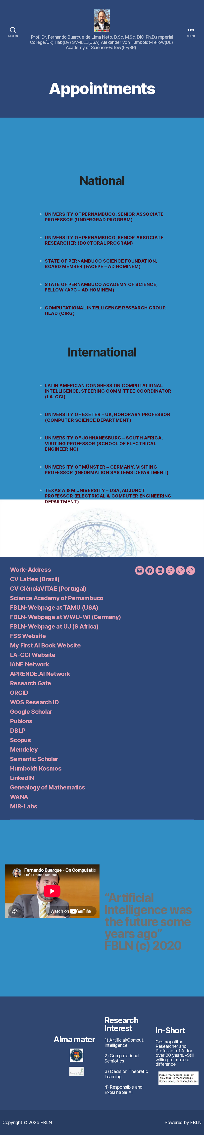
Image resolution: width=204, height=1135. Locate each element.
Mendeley (24, 749)
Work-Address (30, 569)
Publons (21, 721)
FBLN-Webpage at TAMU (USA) (54, 607)
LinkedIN (22, 777)
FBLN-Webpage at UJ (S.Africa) (54, 626)
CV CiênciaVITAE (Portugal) (48, 588)
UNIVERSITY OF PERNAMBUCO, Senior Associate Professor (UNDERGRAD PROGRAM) (104, 217)
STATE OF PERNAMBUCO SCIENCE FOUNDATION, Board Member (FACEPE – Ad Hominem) (101, 263)
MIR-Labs (24, 806)
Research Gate (30, 683)
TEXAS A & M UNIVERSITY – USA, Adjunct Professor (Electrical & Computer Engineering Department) (108, 496)
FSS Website (28, 635)
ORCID (19, 692)
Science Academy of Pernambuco (56, 598)
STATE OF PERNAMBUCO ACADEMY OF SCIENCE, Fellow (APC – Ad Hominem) (101, 287)
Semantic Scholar (34, 759)
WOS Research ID (34, 702)
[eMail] (139, 570)
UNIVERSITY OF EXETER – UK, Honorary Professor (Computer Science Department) (107, 417)
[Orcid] (180, 570)
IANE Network (29, 664)
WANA (19, 796)
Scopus (20, 740)
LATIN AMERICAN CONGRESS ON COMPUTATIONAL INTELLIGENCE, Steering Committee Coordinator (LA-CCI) (108, 391)
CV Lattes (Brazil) (34, 579)
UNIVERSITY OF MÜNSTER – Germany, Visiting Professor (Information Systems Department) (107, 469)
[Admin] (190, 570)
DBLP (17, 730)
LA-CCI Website (32, 654)
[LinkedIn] (159, 570)
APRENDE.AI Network (40, 673)
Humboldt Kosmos (35, 768)
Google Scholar (31, 711)
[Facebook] (149, 570)
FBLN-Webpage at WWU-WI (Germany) (65, 617)
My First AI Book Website (45, 645)
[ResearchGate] (170, 570)
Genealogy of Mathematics (47, 787)
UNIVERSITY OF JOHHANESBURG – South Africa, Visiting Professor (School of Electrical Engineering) (104, 443)
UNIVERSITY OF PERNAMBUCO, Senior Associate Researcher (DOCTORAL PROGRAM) (104, 240)
